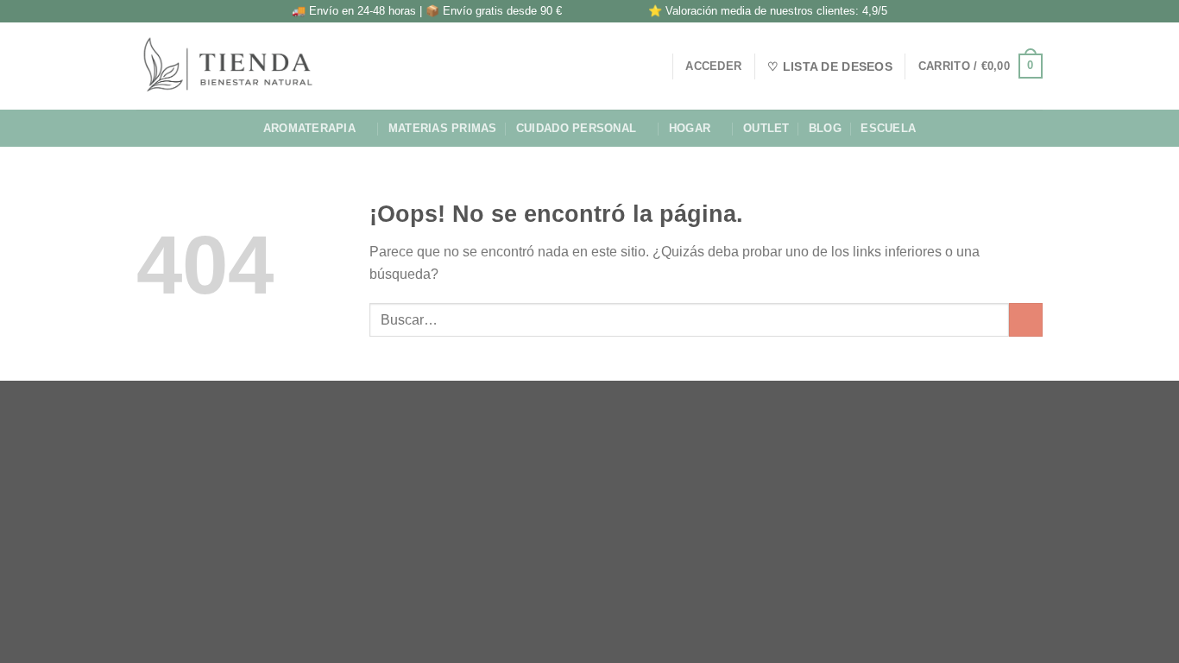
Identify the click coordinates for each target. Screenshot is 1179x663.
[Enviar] (1026, 320)
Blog (825, 128)
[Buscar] (652, 65)
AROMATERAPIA (309, 128)
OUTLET (766, 128)
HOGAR (689, 128)
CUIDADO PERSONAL (576, 128)
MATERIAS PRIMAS (442, 128)
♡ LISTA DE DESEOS (829, 66)
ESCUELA (888, 128)
